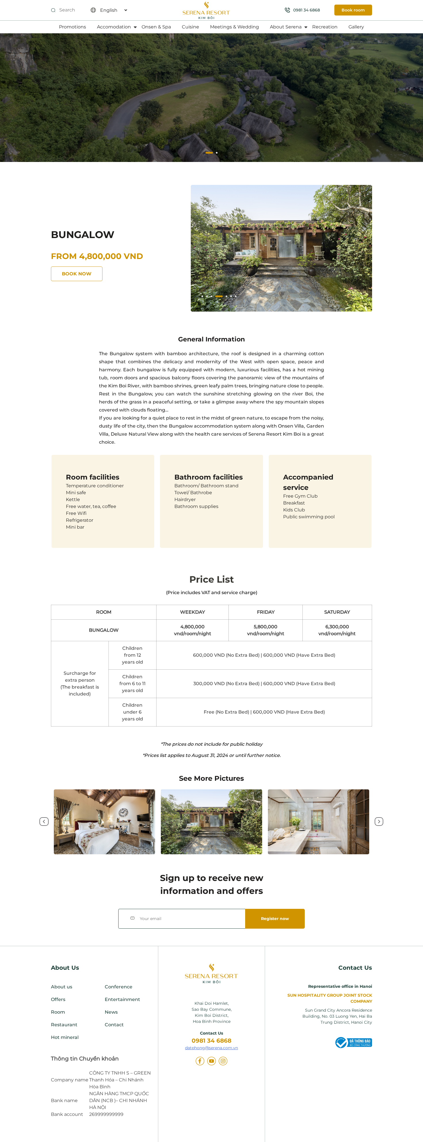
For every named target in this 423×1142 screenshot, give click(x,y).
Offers (58, 999)
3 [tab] (212, 296)
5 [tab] (223, 296)
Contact (114, 1024)
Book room (353, 10)
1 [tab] (206, 153)
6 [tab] (231, 296)
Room (58, 1012)
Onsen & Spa (156, 27)
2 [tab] (214, 153)
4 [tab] (216, 296)
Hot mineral (65, 1037)
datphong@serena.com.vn (211, 1047)
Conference (118, 987)
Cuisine (190, 27)
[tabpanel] (281, 248)
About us (61, 987)
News (111, 1012)
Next (378, 822)
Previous (43, 822)
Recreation (325, 27)
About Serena (286, 27)
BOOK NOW (77, 274)
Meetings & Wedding (234, 27)
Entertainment (122, 999)
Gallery (356, 27)
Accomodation (114, 27)
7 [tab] (236, 296)
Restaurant (64, 1024)
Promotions (72, 27)
